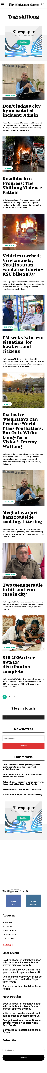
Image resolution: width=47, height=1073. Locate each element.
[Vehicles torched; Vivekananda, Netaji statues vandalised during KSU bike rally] (23, 232)
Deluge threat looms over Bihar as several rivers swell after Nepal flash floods (23, 783)
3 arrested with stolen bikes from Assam (22, 789)
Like (13, 895)
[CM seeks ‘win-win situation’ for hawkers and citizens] (23, 313)
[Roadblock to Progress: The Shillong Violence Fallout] (23, 154)
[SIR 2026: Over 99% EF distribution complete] (23, 633)
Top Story (8, 327)
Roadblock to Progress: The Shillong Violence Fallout (22, 185)
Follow (33, 895)
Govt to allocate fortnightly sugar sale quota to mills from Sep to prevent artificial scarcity (21, 767)
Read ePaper (8, 945)
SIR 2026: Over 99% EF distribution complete (19, 664)
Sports (7, 404)
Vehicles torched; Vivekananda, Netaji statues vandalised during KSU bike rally (23, 264)
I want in (23, 745)
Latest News (9, 95)
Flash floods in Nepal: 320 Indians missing (22, 794)
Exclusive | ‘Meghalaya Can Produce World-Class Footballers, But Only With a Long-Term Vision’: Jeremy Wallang (23, 430)
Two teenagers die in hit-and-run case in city (23, 589)
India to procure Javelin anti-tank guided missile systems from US (22, 775)
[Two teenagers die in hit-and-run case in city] (23, 561)
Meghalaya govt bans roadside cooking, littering (22, 517)
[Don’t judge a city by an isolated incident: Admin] (23, 82)
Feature (7, 168)
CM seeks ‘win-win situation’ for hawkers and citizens (23, 344)
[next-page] (20, 697)
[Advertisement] (23, 863)
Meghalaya (9, 502)
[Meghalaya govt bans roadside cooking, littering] (23, 488)
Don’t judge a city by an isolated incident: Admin (22, 110)
